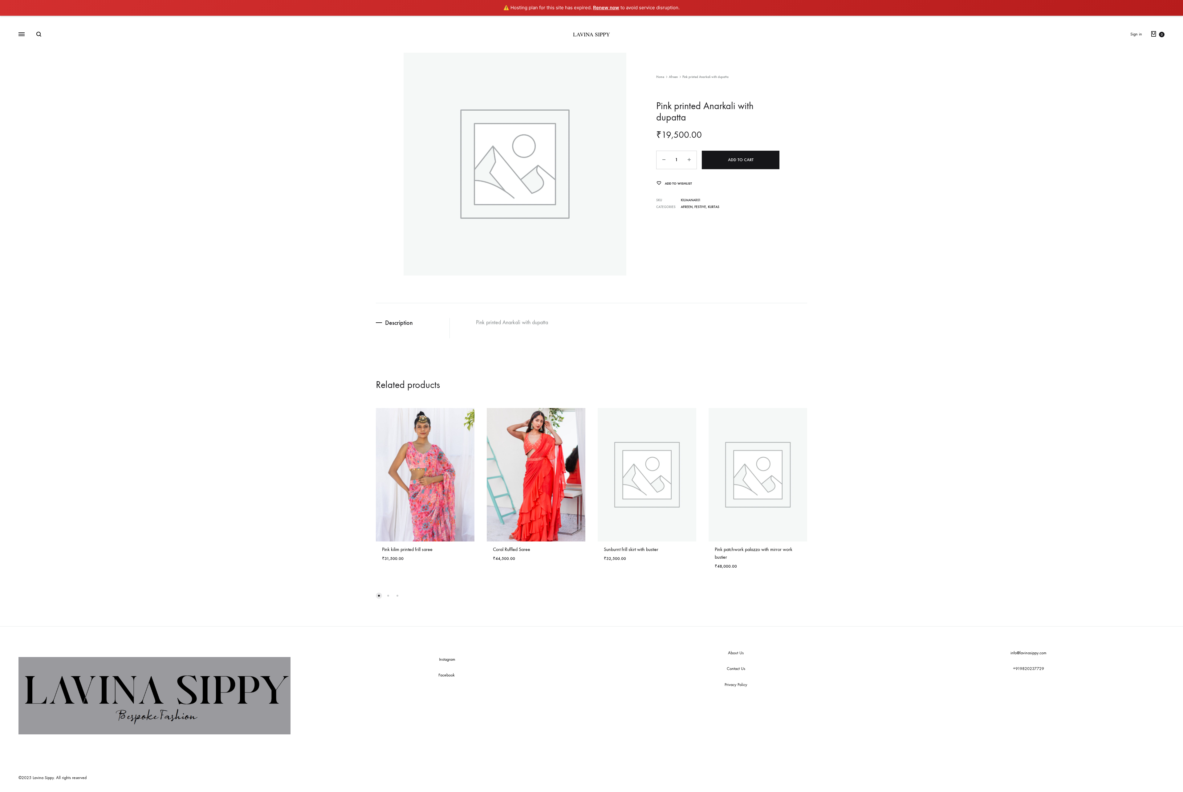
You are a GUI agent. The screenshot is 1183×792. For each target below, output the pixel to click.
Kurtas (713, 207)
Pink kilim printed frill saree (407, 549)
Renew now (606, 7)
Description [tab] (399, 322)
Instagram (447, 659)
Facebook (447, 675)
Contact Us (736, 668)
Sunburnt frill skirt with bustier (631, 549)
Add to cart (741, 159)
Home (660, 77)
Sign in (1136, 34)
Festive (700, 207)
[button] (379, 596)
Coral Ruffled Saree (511, 549)
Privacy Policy (736, 684)
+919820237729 (1028, 668)
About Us (736, 652)
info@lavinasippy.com (1028, 652)
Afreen (673, 77)
